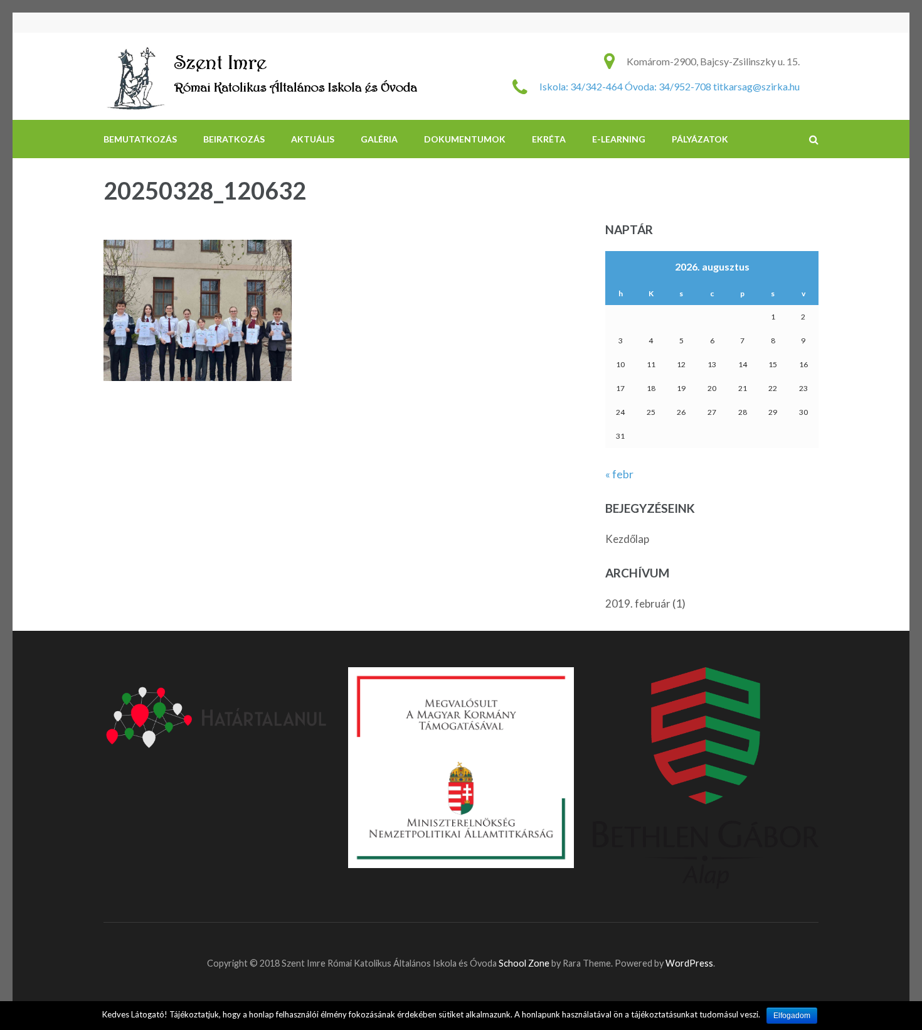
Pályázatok (700, 139)
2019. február (637, 603)
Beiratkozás (234, 139)
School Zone (525, 963)
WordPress (689, 963)
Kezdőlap (627, 538)
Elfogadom (791, 1015)
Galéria (379, 139)
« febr (619, 474)
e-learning (618, 139)
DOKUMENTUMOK (465, 139)
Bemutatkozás (140, 139)
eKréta (549, 139)
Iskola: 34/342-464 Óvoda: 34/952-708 (625, 86)
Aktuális (312, 139)
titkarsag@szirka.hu (756, 86)
